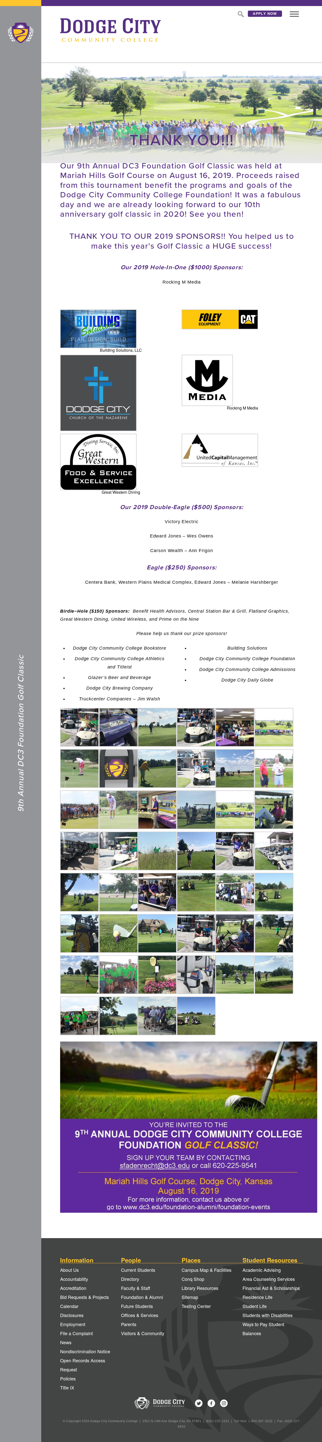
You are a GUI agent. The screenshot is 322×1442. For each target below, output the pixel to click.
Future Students (137, 1306)
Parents (128, 1324)
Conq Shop (193, 1279)
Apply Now (265, 14)
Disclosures (72, 1315)
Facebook (211, 1403)
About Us (69, 1270)
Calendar (69, 1306)
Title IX (67, 1387)
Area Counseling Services (269, 1279)
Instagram (224, 1403)
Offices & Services (139, 1315)
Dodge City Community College (20, 33)
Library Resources (200, 1288)
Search (240, 13)
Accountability (74, 1279)
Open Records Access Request (82, 1365)
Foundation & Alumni (142, 1297)
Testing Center (196, 1306)
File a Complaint (76, 1333)
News (65, 1342)
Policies (68, 1378)
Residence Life (257, 1297)
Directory (130, 1279)
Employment (72, 1324)
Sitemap (190, 1297)
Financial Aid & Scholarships (271, 1288)
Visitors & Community (142, 1333)
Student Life (255, 1306)
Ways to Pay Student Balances (263, 1328)
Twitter (199, 1403)
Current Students (138, 1270)
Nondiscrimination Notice (85, 1351)
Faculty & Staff (135, 1288)
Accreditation (73, 1288)
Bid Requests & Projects (84, 1297)
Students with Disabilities (268, 1315)
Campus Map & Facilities (206, 1270)
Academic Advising (262, 1270)
